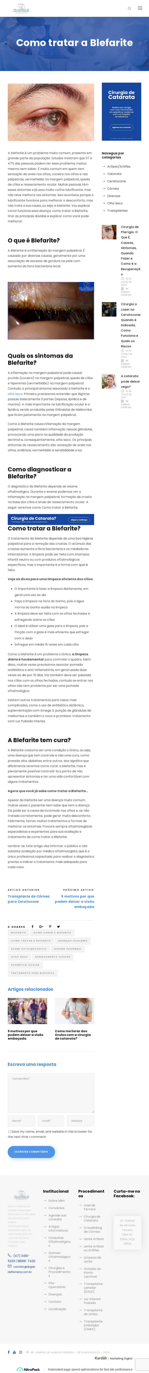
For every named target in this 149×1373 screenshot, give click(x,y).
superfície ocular (25, 964)
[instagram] (20, 1352)
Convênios (56, 1208)
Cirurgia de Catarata (92, 1218)
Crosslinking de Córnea (93, 1230)
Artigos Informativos (58, 1228)
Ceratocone (116, 181)
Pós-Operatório (57, 1285)
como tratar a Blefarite (31, 940)
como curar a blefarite (52, 932)
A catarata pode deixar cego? (130, 381)
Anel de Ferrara (89, 1207)
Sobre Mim (57, 1200)
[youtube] (14, 1352)
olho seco (15, 394)
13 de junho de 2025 (126, 353)
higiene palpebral (67, 948)
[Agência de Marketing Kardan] (113, 1358)
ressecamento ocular (52, 956)
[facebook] (9, 1352)
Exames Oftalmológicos (59, 1257)
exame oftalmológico (29, 948)
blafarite (18, 932)
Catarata (114, 174)
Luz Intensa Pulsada (92, 1301)
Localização (57, 1309)
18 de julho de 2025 (126, 281)
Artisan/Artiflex (119, 166)
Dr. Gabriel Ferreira (126, 291)
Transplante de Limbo (93, 1312)
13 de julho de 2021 (126, 394)
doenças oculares (72, 940)
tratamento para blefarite (32, 973)
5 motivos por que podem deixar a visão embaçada (25, 1035)
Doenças (55, 1294)
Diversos (113, 196)
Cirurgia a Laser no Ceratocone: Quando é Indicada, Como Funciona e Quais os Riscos (131, 325)
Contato (55, 1301)
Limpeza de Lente (92, 1259)
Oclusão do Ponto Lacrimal (92, 1273)
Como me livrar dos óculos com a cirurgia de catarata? (73, 1035)
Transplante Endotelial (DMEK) (93, 1325)
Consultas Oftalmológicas (59, 1242)
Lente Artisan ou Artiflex (94, 1248)
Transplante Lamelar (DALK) (93, 1288)
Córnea (113, 188)
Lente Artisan (94, 1239)
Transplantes (117, 210)
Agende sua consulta (57, 1217)
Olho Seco (115, 203)
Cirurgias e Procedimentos (59, 1272)
